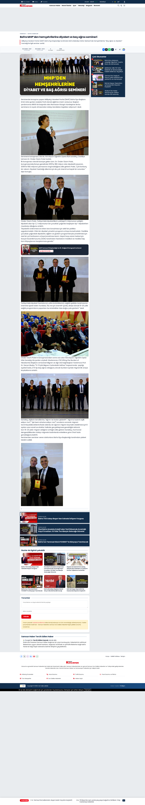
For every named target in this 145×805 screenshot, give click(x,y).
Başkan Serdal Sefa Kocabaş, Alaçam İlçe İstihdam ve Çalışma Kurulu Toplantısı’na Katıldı (77, 568)
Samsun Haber (54, 6)
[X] (24, 656)
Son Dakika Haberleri (54, 678)
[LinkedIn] (30, 656)
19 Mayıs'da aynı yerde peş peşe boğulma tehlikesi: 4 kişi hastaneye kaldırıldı (100, 801)
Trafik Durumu (79, 674)
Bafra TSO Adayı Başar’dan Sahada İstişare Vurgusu (30, 567)
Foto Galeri (26, 2)
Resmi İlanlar (66, 6)
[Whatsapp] (37, 656)
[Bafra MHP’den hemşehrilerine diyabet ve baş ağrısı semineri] (55, 74)
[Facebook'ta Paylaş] (103, 49)
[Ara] (118, 6)
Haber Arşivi (79, 678)
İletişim (123, 656)
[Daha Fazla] (112, 49)
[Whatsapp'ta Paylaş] (109, 49)
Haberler (23, 33)
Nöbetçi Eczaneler (27, 674)
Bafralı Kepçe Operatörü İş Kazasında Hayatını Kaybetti (76, 590)
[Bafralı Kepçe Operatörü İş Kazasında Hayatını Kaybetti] (77, 581)
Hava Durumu (53, 674)
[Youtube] (34, 656)
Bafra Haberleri (33, 33)
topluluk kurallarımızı (38, 622)
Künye (107, 656)
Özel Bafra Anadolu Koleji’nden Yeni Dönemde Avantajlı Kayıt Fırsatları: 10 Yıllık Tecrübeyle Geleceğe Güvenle (54, 569)
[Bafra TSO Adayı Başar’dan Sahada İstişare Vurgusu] (32, 559)
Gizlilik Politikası (115, 656)
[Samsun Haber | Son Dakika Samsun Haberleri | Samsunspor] (26, 5)
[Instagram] (27, 656)
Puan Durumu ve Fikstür (109, 674)
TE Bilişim (122, 686)
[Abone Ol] (123, 49)
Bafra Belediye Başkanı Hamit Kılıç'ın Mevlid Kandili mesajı (53, 590)
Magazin (89, 6)
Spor (74, 6)
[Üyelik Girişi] (123, 2)
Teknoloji (81, 6)
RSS (23, 686)
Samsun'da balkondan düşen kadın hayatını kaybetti (53, 800)
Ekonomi (97, 6)
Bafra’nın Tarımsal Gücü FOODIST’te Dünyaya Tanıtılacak (31, 590)
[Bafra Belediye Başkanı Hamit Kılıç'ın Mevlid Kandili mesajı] (54, 581)
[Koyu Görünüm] (121, 6)
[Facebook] (21, 656)
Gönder (26, 617)
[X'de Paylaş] (106, 49)
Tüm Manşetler (26, 678)
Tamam (88, 690)
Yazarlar (44, 2)
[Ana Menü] (124, 6)
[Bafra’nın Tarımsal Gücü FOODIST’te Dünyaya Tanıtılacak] (32, 581)
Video (36, 2)
